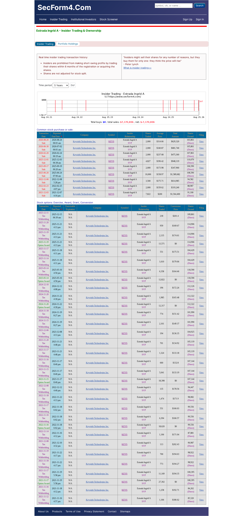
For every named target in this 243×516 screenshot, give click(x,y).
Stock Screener (109, 19)
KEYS (111, 141)
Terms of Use (73, 511)
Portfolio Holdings (68, 43)
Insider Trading (58, 19)
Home (42, 19)
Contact (112, 511)
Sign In (200, 19)
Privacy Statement (94, 511)
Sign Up (187, 19)
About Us (43, 511)
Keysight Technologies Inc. (84, 141)
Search (200, 5)
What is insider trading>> (137, 67)
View (201, 141)
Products (57, 511)
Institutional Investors (83, 19)
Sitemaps (125, 511)
